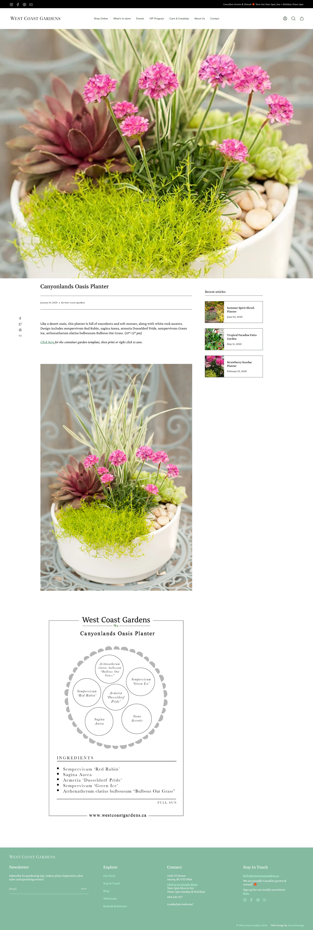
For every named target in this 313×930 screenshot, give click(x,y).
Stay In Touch (111, 883)
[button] (101, 18)
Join (84, 888)
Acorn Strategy (296, 925)
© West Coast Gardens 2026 (251, 925)
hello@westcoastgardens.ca (261, 875)
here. (246, 893)
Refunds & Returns (115, 906)
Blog (106, 891)
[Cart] (302, 18)
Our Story (109, 875)
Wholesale (110, 898)
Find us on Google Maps (182, 884)
